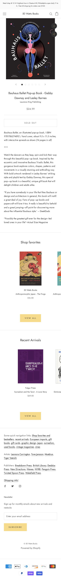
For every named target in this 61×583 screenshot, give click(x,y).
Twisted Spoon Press (14, 473)
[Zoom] (54, 26)
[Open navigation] (4, 13)
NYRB (38, 469)
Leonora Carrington (20, 454)
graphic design (28, 443)
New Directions (18, 469)
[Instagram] (20, 486)
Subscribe (15, 527)
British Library (39, 465)
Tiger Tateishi (10, 458)
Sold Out (30, 122)
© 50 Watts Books (30, 543)
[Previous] (15, 84)
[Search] (50, 13)
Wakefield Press (33, 473)
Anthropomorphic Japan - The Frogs (31, 294)
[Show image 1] (22, 84)
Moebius (49, 454)
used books (9, 447)
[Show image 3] (29, 84)
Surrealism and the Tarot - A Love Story (30, 391)
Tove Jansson (37, 454)
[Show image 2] (25, 84)
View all (30, 318)
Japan (40, 443)
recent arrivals (22, 439)
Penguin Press (48, 469)
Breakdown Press (23, 465)
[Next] (45, 84)
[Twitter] (12, 486)
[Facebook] (5, 486)
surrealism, (49, 443)
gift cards (15, 443)
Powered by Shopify (30, 548)
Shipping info (11, 480)
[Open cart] (56, 13)
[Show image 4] (32, 84)
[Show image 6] (39, 84)
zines (37, 447)
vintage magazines (25, 447)
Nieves (30, 469)
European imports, (39, 439)
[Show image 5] (35, 84)
